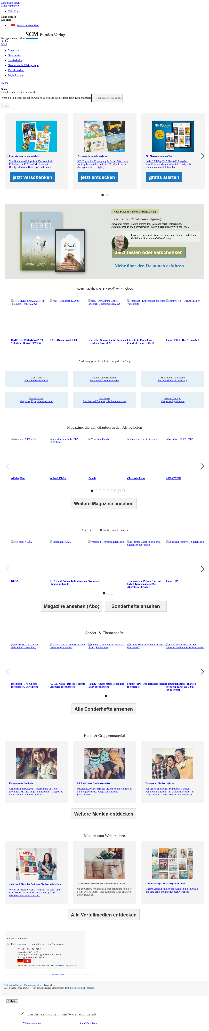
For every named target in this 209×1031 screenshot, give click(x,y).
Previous (7, 156)
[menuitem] (13, 49)
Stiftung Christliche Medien (81, 988)
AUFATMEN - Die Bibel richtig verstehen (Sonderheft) (67, 685)
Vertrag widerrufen (97, 961)
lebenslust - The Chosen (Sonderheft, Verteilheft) (24, 685)
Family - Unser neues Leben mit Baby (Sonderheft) (106, 685)
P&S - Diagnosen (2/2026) (64, 340)
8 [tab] (119, 490)
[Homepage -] (45, 38)
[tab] (106, 938)
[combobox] (107, 98)
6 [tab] (112, 490)
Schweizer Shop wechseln (67, 965)
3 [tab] (100, 490)
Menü (4, 44)
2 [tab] (106, 195)
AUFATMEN (173, 478)
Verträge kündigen (97, 955)
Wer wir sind (134, 944)
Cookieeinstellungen (13, 985)
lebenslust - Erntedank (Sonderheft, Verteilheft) (140, 341)
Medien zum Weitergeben (181, 952)
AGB (170, 955)
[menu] (104, 63)
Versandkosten (58, 974)
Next (202, 156)
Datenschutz (49, 985)
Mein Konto (14, 11)
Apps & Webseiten (137, 950)
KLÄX (15, 581)
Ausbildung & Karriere (140, 952)
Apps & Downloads (98, 947)
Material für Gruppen (179, 950)
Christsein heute (136, 478)
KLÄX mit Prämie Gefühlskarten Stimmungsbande (68, 582)
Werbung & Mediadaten (140, 955)
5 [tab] (108, 490)
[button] (104, 19)
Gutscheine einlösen (98, 952)
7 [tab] (115, 490)
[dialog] (104, 1013)
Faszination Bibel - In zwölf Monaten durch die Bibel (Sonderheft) (181, 686)
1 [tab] (102, 195)
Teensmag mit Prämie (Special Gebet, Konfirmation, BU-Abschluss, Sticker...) (144, 584)
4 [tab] (104, 490)
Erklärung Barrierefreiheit (181, 958)
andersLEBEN (58, 478)
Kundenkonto (95, 950)
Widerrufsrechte (96, 958)
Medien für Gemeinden (180, 947)
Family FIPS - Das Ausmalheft (183, 340)
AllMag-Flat (18, 478)
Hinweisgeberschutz (33, 985)
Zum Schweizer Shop (28, 25)
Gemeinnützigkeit (137, 947)
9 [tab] (123, 490)
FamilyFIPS (172, 581)
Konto (4, 82)
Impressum (133, 958)
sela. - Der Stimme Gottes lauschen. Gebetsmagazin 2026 (107, 341)
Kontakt (92, 944)
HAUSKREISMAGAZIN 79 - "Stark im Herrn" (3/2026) (27, 341)
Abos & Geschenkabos (180, 944)
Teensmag (94, 581)
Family (92, 478)
